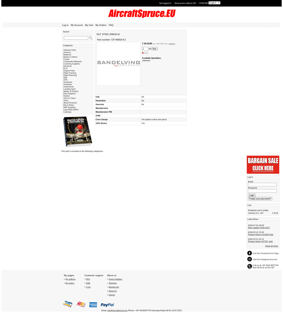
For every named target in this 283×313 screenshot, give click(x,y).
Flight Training (69, 73)
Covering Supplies (71, 64)
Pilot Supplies (69, 93)
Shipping (113, 283)
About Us (113, 291)
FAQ (111, 25)
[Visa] (67, 308)
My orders (70, 283)
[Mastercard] (80, 308)
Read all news (271, 246)
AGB (88, 283)
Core (88, 287)
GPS (65, 80)
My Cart (89, 25)
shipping (172, 44)
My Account (77, 25)
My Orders (100, 25)
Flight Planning (70, 75)
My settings (70, 279)
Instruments (68, 87)
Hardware (67, 82)
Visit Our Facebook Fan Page (266, 253)
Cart (249, 205)
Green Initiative (115, 279)
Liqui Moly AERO (70, 110)
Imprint (112, 295)
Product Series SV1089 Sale (260, 234)
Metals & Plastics (70, 91)
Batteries (67, 55)
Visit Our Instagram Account (265, 259)
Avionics (67, 52)
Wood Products (70, 103)
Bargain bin (114, 287)
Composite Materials (72, 61)
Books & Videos (70, 57)
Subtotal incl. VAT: (256, 213)
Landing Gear (69, 89)
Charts (66, 59)
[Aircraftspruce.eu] (141, 17)
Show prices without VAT (185, 3)
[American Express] (93, 308)
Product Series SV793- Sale (260, 241)
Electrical (67, 66)
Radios (66, 96)
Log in (65, 25)
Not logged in (165, 3)
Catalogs (67, 112)
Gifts (65, 77)
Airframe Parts (69, 50)
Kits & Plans (68, 105)
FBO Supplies (69, 107)
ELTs (65, 68)
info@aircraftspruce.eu (117, 310)
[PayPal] (107, 308)
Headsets (67, 84)
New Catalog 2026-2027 (259, 228)
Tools (65, 100)
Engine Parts (69, 71)
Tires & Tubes (69, 98)
